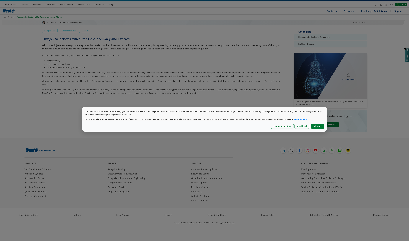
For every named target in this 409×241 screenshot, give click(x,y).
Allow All (318, 126)
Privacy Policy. (300, 119)
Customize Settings (282, 126)
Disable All (302, 126)
